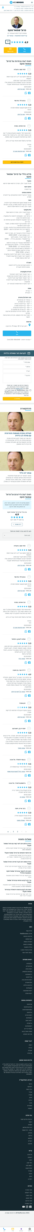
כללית (30, 1100)
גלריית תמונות (28, 947)
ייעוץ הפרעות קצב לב (19, 151)
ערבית (30, 1047)
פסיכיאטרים (28, 982)
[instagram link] (26, 1206)
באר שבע (29, 1163)
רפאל (30, 1122)
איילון (30, 1097)
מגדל (30, 1092)
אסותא (30, 1124)
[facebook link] (30, 1206)
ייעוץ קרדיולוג (21, 89)
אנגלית (30, 1050)
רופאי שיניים (28, 993)
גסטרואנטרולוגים (27, 1009)
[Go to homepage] (17, 2)
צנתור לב (22, 691)
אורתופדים (29, 966)
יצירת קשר (29, 931)
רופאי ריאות (29, 1020)
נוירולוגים (29, 1012)
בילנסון (30, 1138)
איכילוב (30, 1133)
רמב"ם (30, 1141)
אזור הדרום (28, 1201)
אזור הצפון (29, 1198)
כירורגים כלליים (28, 985)
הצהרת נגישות (28, 942)
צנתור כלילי (22, 658)
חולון (30, 1176)
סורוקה (30, 1143)
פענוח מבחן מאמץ (13, 771)
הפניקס (30, 1086)
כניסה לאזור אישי (27, 952)
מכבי (30, 1103)
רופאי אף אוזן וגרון (27, 980)
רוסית (30, 1045)
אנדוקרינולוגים (28, 1007)
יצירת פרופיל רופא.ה (26, 950)
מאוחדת (29, 1105)
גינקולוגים (29, 963)
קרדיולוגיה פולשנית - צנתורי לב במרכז (24, 8)
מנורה (30, 1095)
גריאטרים (29, 1023)
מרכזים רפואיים (27, 1034)
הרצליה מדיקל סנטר (26, 1119)
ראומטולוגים (28, 1026)
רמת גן (30, 1179)
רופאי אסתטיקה (27, 990)
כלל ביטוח (29, 1089)
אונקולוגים (29, 988)
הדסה (30, 1135)
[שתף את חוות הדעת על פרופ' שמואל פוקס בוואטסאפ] (26, 93)
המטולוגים (29, 1018)
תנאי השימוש (19, 388)
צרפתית (29, 1053)
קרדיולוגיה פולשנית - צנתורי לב (22, 6)
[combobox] (17, 535)
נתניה (30, 1173)
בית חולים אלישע (27, 1127)
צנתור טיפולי (21, 748)
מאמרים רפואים (27, 944)
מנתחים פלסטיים (27, 971)
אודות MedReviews (26, 933)
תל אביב (29, 1154)
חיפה (30, 1160)
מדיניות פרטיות (27, 936)
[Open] (4, 535)
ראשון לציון (29, 1165)
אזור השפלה (28, 1203)
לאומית (30, 1108)
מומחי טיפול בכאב (27, 1031)
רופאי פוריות (28, 1015)
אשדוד (30, 1171)
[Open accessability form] (2, 7)
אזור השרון (29, 1195)
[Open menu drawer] (32, 2)
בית (32, 6)
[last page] (8, 832)
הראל (30, 1084)
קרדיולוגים (29, 977)
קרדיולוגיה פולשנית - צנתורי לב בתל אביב (23, 10)
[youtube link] (23, 1206)
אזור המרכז (28, 1190)
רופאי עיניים (29, 969)
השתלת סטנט (21, 820)
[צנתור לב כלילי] (17, 461)
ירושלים (30, 1157)
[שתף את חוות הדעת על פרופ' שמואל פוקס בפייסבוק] (29, 93)
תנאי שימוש (29, 939)
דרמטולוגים (28, 974)
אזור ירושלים (28, 1192)
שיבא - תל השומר (27, 1130)
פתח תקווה (28, 1168)
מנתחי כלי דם (28, 1029)
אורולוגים (29, 1004)
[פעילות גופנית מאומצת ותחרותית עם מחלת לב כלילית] (17, 421)
